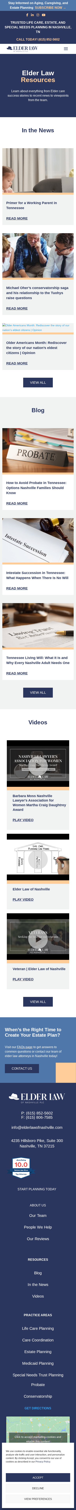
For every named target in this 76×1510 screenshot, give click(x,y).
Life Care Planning (38, 1328)
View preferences (38, 1498)
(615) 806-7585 (39, 1117)
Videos (38, 1296)
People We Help (38, 1227)
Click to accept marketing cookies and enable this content (38, 1439)
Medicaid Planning (38, 1363)
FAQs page (25, 1047)
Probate (38, 1385)
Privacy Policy (42, 1461)
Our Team (38, 1215)
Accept (38, 1477)
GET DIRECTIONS (38, 1408)
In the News (38, 1284)
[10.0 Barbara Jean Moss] (21, 1178)
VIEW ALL (38, 382)
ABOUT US (38, 1205)
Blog (38, 1273)
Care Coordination (38, 1340)
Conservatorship (38, 1396)
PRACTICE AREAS (38, 1315)
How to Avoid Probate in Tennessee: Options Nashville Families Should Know (36, 488)
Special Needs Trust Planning (38, 1375)
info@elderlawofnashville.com (37, 1127)
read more (17, 218)
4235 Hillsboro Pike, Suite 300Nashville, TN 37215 (37, 1143)
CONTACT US (22, 1068)
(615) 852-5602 (39, 1113)
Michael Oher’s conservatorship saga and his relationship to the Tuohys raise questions (37, 293)
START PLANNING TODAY (37, 1189)
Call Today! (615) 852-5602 (38, 39)
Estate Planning (37, 1352)
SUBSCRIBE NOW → (50, 7)
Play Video (23, 820)
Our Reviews (38, 1239)
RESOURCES (38, 1259)
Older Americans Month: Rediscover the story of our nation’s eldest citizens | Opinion (36, 348)
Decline (38, 1488)
